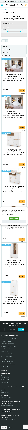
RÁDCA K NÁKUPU (5, 349)
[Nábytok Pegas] (10, 5)
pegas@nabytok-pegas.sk (7, 405)
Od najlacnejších (6, 52)
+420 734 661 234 (6, 411)
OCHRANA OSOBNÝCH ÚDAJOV (8, 346)
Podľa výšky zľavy (6, 55)
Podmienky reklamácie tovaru (8, 364)
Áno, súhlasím (14, 218)
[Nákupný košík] (26, 5)
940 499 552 (4, 417)
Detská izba (12, 9)
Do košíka (21, 90)
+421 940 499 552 (9, 1)
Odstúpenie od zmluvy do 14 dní (8, 338)
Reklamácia (4, 366)
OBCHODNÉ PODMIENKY (7, 344)
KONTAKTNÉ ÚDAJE (6, 341)
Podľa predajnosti (6, 49)
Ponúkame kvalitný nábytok (7, 354)
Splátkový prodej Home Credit (8, 359)
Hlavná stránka (4, 9)
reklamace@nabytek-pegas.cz (8, 419)
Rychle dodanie (4, 351)
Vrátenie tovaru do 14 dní (7, 361)
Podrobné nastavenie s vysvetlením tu (14, 222)
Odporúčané (5, 46)
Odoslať (21, 329)
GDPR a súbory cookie (6, 356)
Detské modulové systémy (7, 11)
